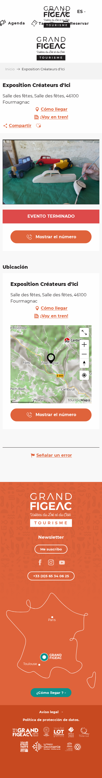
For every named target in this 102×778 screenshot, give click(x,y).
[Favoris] (52, 12)
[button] (65, 12)
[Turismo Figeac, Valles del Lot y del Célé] (57, 20)
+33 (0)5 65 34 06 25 (51, 576)
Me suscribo (51, 549)
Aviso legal (49, 712)
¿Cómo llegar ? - (51, 693)
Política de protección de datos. (51, 720)
